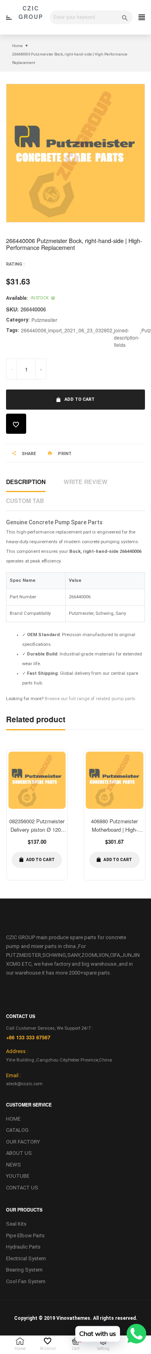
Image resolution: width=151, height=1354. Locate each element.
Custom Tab (25, 501)
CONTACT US (22, 1188)
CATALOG (17, 1130)
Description (26, 482)
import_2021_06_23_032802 (80, 330)
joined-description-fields (127, 337)
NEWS (13, 1165)
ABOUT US (19, 1153)
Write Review (86, 482)
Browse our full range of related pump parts (90, 698)
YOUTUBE (17, 1176)
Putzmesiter (44, 319)
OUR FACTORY (23, 1142)
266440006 (33, 330)
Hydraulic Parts (23, 1247)
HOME (13, 1119)
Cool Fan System (26, 1281)
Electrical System (26, 1258)
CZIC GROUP (31, 12)
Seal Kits (16, 1224)
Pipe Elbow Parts (25, 1235)
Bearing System (24, 1270)
